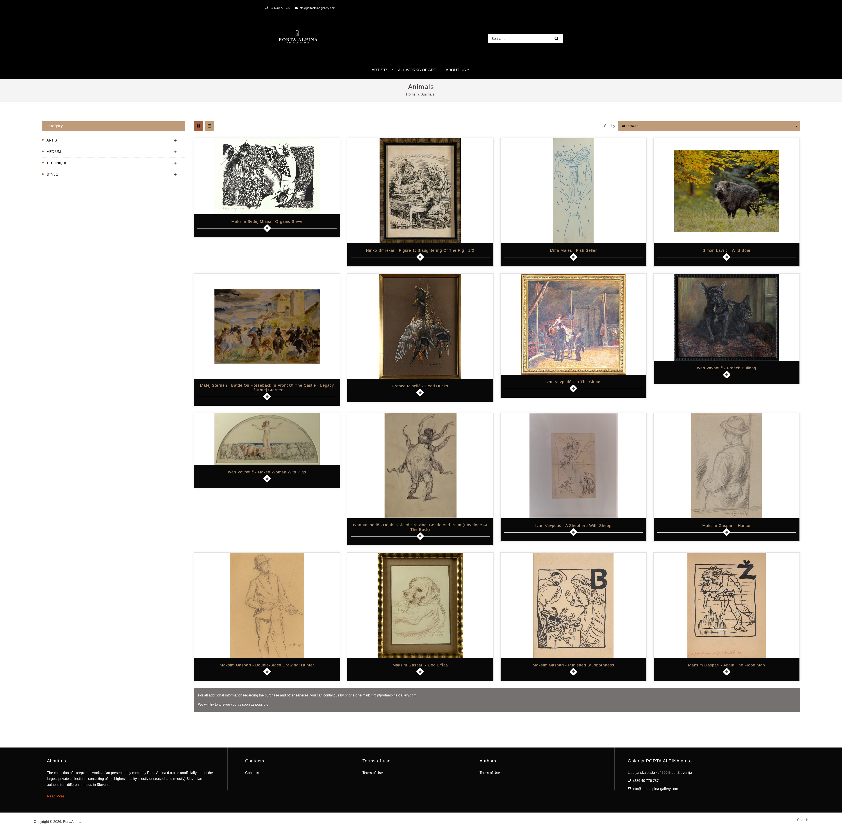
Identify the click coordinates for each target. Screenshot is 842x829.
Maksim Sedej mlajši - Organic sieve (267, 221)
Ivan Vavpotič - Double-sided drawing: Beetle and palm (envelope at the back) (420, 527)
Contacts (252, 773)
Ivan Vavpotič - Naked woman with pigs (267, 472)
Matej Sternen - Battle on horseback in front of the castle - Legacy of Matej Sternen (267, 387)
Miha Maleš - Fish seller (573, 250)
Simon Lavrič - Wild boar (727, 250)
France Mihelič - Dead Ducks (420, 386)
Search (802, 820)
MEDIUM (53, 152)
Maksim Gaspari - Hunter (726, 525)
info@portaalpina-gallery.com (317, 8)
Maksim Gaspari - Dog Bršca (420, 665)
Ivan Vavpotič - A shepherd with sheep (573, 525)
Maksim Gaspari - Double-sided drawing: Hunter (267, 665)
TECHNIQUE (57, 163)
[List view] (209, 126)
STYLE (52, 174)
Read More (55, 796)
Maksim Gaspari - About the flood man (726, 665)
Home (411, 94)
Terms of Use (372, 773)
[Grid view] (198, 126)
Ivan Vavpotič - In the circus (573, 382)
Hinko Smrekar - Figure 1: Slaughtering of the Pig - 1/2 (420, 250)
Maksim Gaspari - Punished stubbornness (573, 665)
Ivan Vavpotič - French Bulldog (726, 368)
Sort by (609, 126)
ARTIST (52, 140)
